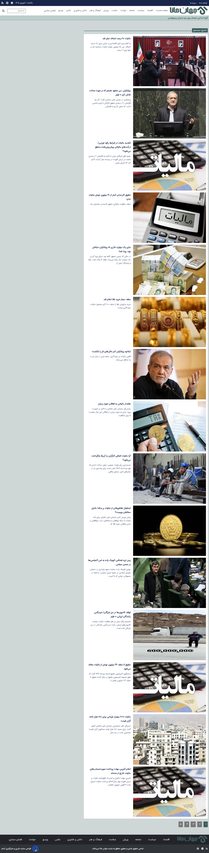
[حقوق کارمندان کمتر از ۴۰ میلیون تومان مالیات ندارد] (169, 217)
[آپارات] (7, 3)
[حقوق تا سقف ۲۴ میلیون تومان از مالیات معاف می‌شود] (169, 687)
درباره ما (193, 3)
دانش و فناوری (81, 10)
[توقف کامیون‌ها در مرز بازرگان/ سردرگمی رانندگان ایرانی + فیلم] (169, 635)
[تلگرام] (12, 3)
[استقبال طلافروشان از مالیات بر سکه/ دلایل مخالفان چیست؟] (169, 531)
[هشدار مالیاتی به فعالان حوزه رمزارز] (169, 426)
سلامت (114, 10)
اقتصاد (150, 10)
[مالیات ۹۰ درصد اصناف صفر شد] (169, 61)
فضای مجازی (50, 11)
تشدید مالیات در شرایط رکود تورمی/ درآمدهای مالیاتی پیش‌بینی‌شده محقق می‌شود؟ (113, 147)
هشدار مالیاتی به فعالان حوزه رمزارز (114, 404)
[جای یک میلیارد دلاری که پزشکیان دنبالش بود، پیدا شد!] (169, 270)
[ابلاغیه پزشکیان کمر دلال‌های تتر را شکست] (169, 374)
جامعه (132, 10)
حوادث (123, 10)
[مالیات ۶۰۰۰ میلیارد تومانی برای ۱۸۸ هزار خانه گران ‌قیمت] (169, 739)
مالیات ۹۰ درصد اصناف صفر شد (117, 39)
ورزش (106, 10)
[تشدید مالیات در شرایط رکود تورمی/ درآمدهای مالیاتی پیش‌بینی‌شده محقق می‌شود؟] (169, 165)
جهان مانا (103, 848)
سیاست (141, 10)
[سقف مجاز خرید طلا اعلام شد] (169, 322)
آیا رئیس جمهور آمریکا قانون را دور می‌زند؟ (190, 16)
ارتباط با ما (203, 3)
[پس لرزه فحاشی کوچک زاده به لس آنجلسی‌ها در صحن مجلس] (169, 583)
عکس (69, 10)
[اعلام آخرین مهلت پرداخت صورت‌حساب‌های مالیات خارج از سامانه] (169, 791)
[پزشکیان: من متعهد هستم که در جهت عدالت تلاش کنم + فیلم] (169, 113)
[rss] (2, 3)
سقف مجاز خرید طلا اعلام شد (117, 299)
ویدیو (61, 10)
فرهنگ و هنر (95, 10)
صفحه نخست (162, 10)
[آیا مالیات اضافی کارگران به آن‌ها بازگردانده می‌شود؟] (169, 478)
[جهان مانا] (189, 11)
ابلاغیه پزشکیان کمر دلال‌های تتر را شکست (111, 352)
